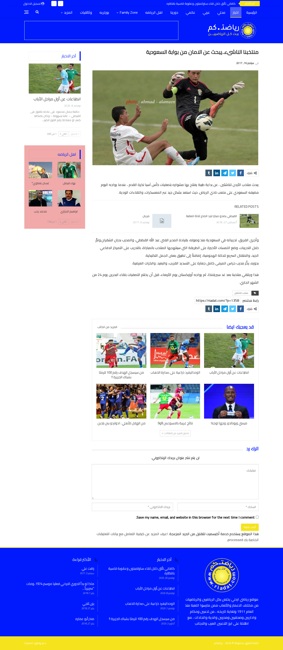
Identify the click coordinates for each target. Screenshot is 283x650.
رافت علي (88, 568)
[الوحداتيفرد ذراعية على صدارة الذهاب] (175, 350)
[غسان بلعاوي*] (40, 170)
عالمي (190, 12)
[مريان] (161, 221)
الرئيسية (251, 12)
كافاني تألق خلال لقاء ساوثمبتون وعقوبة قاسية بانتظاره (200, 3)
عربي (206, 12)
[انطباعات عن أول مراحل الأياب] (229, 350)
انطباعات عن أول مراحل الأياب (57, 99)
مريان (146, 216)
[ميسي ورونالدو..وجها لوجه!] (229, 401)
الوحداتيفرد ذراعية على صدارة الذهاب (150, 603)
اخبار (236, 12)
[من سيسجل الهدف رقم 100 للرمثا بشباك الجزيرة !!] (121, 350)
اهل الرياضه (154, 12)
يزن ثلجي (88, 603)
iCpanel (28, 643)
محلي (221, 12)
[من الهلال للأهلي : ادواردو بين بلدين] (121, 401)
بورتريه (104, 12)
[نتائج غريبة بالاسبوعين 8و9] (175, 401)
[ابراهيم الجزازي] (69, 198)
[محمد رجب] (40, 198)
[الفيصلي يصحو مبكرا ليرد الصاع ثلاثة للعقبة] (249, 221)
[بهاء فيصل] (69, 170)
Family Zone (129, 12)
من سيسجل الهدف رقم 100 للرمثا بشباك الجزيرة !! (142, 619)
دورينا (174, 12)
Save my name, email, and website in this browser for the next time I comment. (195, 517)
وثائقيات (86, 12)
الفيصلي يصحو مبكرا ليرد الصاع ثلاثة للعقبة (211, 216)
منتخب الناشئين (241, 293)
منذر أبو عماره (84, 619)
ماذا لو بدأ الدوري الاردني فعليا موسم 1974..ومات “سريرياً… (60, 586)
